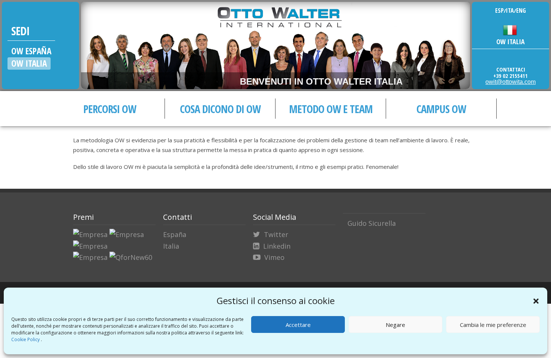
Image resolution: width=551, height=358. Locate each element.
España (174, 234)
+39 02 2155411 (510, 75)
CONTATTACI (510, 69)
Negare (395, 324)
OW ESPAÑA (31, 51)
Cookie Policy (26, 339)
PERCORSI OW (109, 108)
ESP (499, 10)
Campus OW (441, 108)
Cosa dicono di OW (220, 108)
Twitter (276, 234)
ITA (510, 10)
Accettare (298, 324)
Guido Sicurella (371, 223)
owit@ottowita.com (510, 82)
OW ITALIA (29, 63)
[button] (536, 301)
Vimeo (274, 257)
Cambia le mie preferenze (493, 324)
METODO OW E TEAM (331, 108)
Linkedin (276, 246)
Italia (171, 246)
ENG (521, 10)
